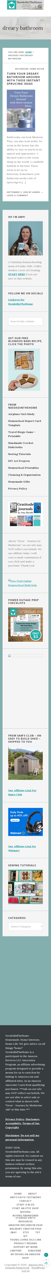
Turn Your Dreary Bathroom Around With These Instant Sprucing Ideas (23, 79)
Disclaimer (12, 1135)
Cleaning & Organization (24, 474)
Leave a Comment (17, 195)
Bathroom (21, 68)
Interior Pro (35, 1264)
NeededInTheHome (25, 5)
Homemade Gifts (19, 481)
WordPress (38, 1267)
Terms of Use (30, 1123)
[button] (25, 13)
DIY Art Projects (19, 461)
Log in (25, 1270)
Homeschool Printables (23, 467)
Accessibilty (13, 1123)
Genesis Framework (17, 1267)
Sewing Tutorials (19, 454)
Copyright (12, 1127)
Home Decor (37, 68)
